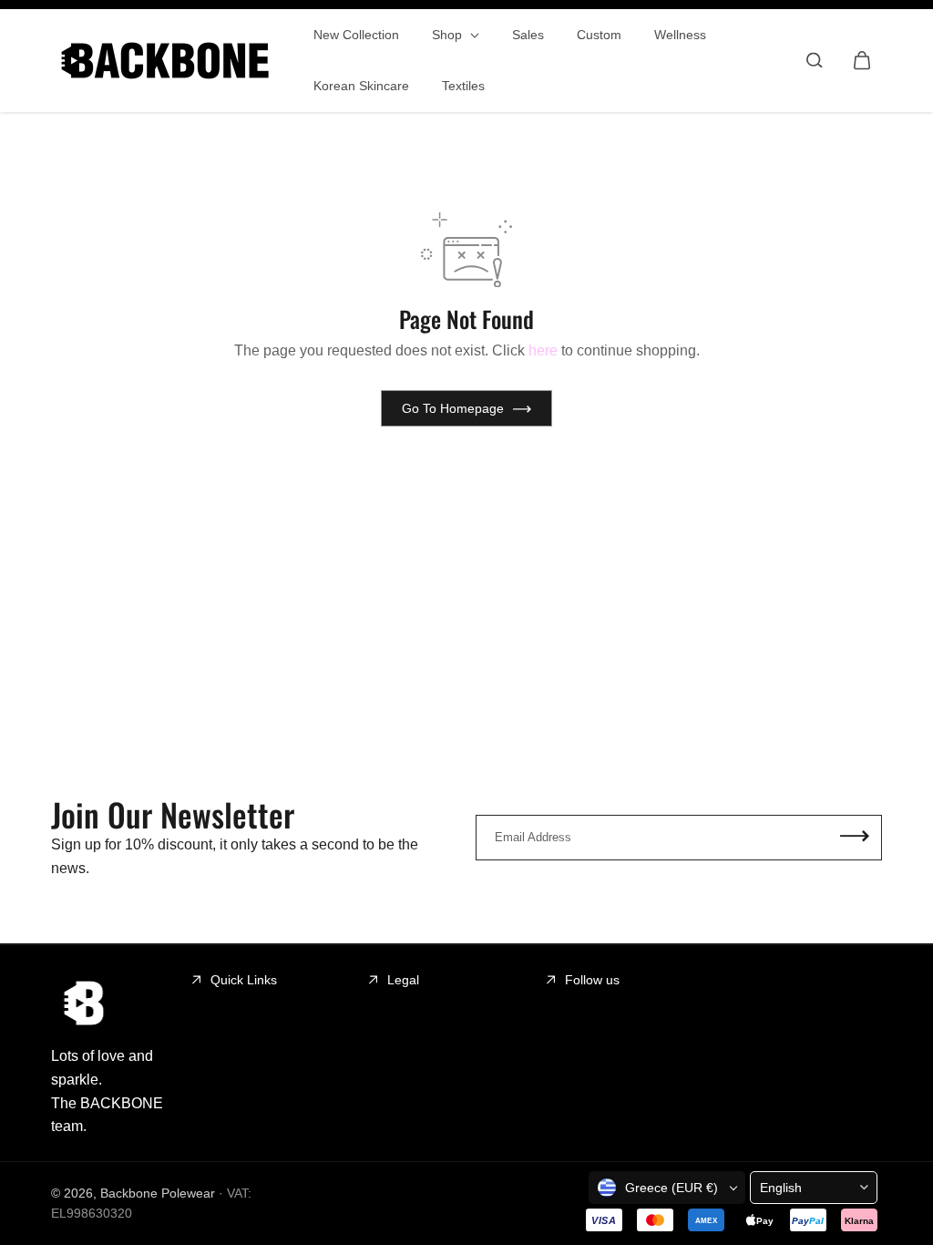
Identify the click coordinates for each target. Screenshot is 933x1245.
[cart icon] (862, 60)
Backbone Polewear (157, 1193)
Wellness (680, 34)
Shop (449, 34)
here (543, 350)
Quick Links (243, 979)
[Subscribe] (854, 838)
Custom (599, 34)
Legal (403, 979)
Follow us (592, 979)
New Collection (356, 34)
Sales (528, 34)
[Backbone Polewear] (165, 61)
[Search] (815, 60)
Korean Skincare (361, 85)
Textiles (463, 85)
